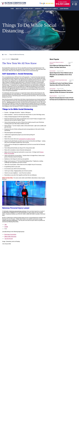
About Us (18, 8)
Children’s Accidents (60, 62)
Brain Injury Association (10, 234)
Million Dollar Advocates (10, 236)
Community (38, 8)
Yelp (5, 224)
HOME (12, 8)
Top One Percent (8, 238)
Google (6, 226)
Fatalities (51, 63)
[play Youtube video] (24, 193)
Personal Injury (28, 8)
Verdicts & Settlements (51, 8)
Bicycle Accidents (53, 95)
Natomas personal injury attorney (18, 211)
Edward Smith (14, 59)
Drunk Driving (58, 80)
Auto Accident (52, 62)
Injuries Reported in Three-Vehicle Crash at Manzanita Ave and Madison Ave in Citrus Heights (61, 74)
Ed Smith (6, 211)
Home (5, 54)
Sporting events (11, 102)
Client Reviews (64, 8)
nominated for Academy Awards (27, 139)
